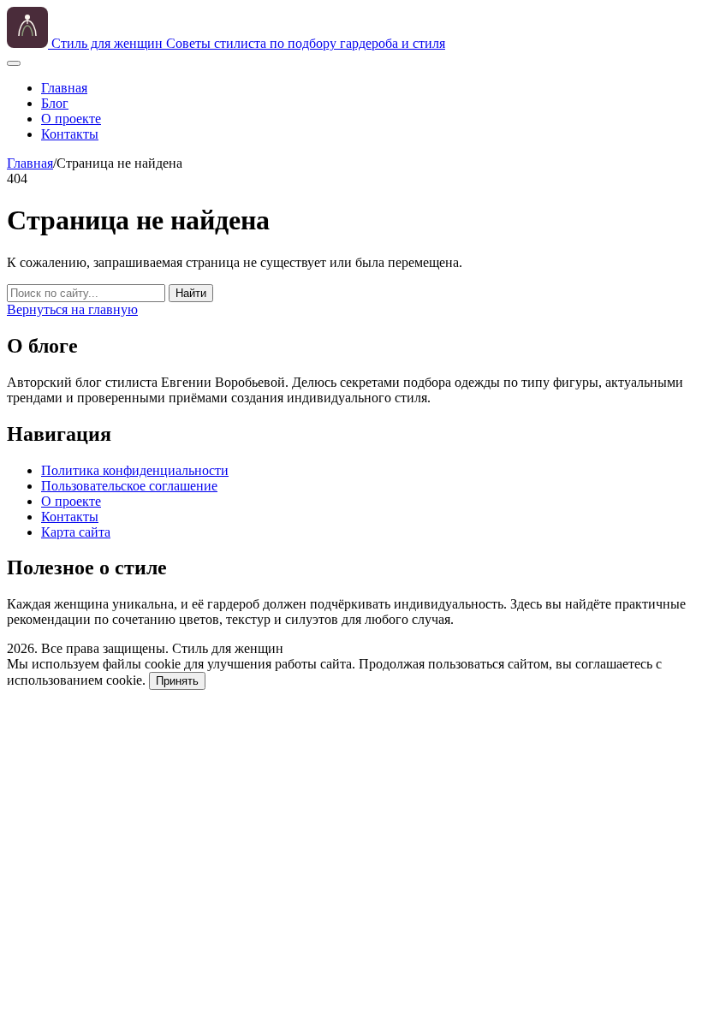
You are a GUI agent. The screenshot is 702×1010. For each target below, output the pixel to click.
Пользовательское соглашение (129, 485)
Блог (54, 103)
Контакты (69, 134)
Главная (64, 87)
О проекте (71, 118)
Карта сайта (75, 532)
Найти (191, 293)
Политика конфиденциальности (135, 470)
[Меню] (14, 63)
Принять (177, 680)
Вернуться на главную (72, 309)
